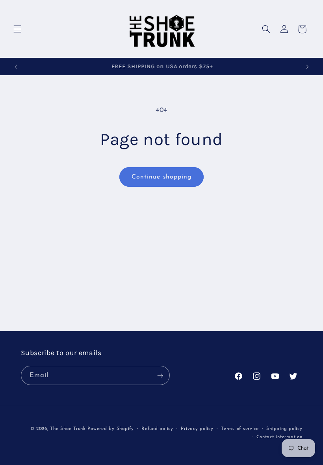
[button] (17, 29)
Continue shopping (161, 177)
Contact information (279, 437)
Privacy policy (197, 428)
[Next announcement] (307, 66)
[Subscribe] (160, 375)
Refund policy (157, 428)
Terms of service (240, 428)
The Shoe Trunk (67, 428)
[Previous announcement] (15, 66)
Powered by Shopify (110, 428)
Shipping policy (284, 428)
